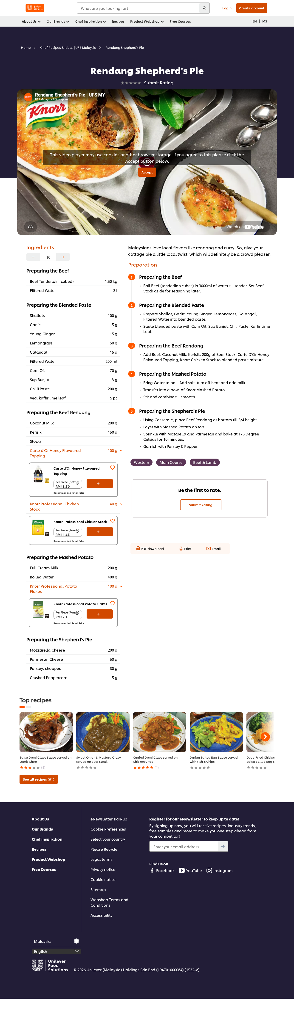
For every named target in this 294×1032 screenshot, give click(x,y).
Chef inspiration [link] (88, 21)
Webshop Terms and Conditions (109, 902)
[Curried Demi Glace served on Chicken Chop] (159, 732)
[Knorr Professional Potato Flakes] (40, 609)
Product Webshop (48, 859)
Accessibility (101, 915)
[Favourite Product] (112, 467)
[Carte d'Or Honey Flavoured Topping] (40, 474)
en (254, 21)
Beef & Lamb (204, 462)
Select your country (107, 839)
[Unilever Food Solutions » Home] (35, 8)
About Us (40, 818)
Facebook (165, 870)
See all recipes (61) (38, 779)
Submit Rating (200, 505)
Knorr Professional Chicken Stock (80, 521)
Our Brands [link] (56, 21)
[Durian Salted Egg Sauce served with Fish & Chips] (216, 732)
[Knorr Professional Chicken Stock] (40, 527)
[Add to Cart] (100, 483)
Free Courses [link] (180, 21)
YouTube (194, 870)
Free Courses (44, 869)
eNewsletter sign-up (108, 818)
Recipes (39, 849)
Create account (251, 8)
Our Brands (42, 828)
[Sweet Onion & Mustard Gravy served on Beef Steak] (103, 732)
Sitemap (98, 889)
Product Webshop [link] (145, 21)
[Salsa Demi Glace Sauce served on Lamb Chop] (46, 732)
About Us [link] (29, 21)
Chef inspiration (47, 839)
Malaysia (42, 941)
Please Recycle (103, 849)
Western (141, 462)
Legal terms (101, 859)
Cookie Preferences (108, 828)
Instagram (223, 870)
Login (227, 8)
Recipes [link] (118, 21)
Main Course (171, 462)
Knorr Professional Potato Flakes (80, 604)
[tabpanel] (46, 741)
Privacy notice (102, 869)
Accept (147, 172)
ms (264, 21)
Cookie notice (103, 879)
